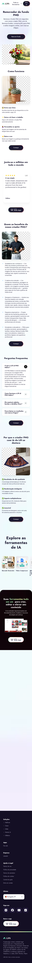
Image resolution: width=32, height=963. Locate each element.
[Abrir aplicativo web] (16, 209)
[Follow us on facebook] (12, 910)
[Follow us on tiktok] (25, 910)
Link (26, 175)
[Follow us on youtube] (19, 910)
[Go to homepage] (5, 3)
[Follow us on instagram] (6, 910)
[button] (16, 376)
